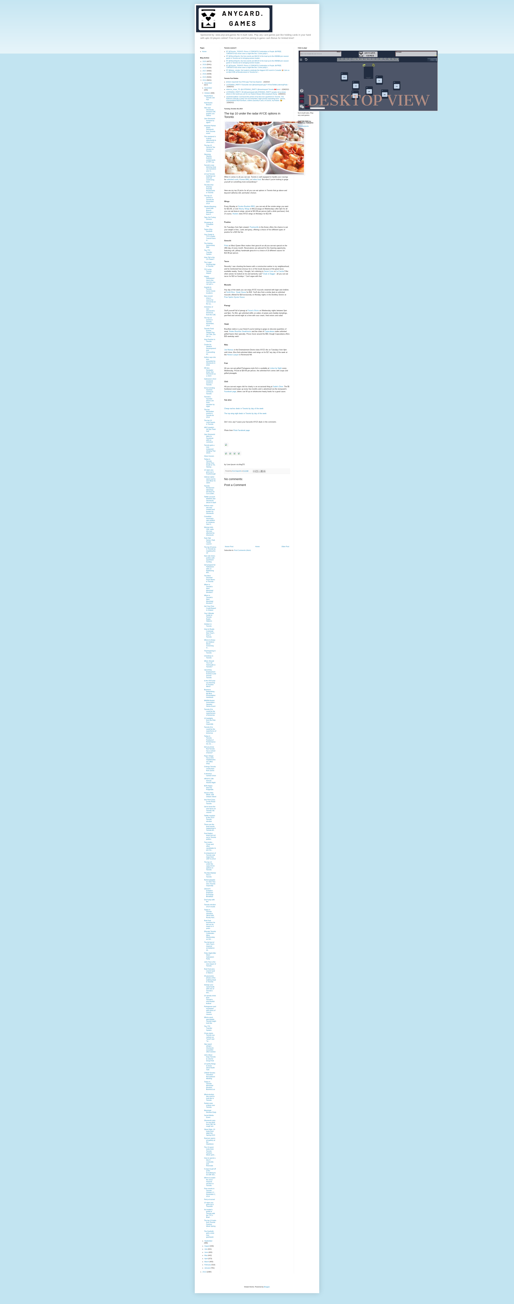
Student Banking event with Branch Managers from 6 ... (210, 210)
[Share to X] (259, 471)
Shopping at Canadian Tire (208, 224)
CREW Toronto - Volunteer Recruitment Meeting (210, 1076)
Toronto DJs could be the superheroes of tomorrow (209, 712)
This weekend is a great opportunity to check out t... (210, 139)
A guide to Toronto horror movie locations (209, 290)
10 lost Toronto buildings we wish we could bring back (209, 178)
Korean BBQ (244, 179)
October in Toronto (208, 625)
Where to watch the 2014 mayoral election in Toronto (209, 1181)
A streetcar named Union (210, 775)
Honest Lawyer (233, 355)
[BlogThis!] (256, 471)
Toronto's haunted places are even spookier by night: (209, 401)
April (206, 1259)
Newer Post (229, 547)
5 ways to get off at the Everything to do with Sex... (210, 1172)
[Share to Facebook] (261, 471)
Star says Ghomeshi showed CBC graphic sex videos (210, 111)
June (206, 1252)
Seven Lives (269, 271)
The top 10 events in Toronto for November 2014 (209, 199)
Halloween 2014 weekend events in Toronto (210, 382)
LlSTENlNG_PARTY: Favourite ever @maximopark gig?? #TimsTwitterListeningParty (256, 85)
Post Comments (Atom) (242, 550)
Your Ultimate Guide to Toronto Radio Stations (209, 617)
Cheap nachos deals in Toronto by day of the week (243, 408)
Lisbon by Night (276, 368)
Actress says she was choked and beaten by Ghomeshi (209, 509)
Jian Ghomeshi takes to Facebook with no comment (209, 438)
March (206, 1262)
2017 (205, 71)
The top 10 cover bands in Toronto (209, 422)
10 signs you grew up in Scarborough (210, 472)
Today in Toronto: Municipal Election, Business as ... (209, 1086)
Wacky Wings (244, 209)
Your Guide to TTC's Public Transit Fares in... (210, 237)
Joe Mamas (228, 350)
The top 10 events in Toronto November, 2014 (209, 322)
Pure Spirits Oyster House (234, 297)
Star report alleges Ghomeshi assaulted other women (210, 1048)
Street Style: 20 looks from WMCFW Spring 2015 (209, 1132)
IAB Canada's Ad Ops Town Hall (210, 429)
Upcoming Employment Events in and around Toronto (210, 674)
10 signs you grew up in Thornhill (209, 1204)
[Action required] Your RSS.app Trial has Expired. (244, 82)
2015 (205, 77)
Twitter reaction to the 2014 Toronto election (209, 818)
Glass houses (209, 456)
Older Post (285, 547)
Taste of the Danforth (208, 230)
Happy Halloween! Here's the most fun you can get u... (209, 280)
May (206, 1255)
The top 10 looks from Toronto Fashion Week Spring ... (210, 1224)
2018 (205, 68)
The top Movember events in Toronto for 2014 (209, 413)
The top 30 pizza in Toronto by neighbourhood (210, 550)
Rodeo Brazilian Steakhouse (240, 331)
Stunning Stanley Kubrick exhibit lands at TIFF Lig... (209, 158)
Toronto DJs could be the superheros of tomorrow (210, 730)
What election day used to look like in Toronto (209, 1097)
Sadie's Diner (278, 387)
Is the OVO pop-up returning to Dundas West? (210, 683)
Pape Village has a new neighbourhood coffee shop (210, 760)
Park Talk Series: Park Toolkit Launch (209, 541)
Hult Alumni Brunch (208, 104)
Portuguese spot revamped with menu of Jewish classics (210, 1010)
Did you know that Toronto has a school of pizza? (209, 750)
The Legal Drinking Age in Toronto (210, 264)
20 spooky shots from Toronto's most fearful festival (210, 999)
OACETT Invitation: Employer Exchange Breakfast (208, 893)
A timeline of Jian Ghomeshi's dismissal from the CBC (210, 311)
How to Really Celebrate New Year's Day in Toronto (209, 633)
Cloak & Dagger (269, 274)
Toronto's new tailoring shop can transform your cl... (210, 168)
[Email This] (254, 471)
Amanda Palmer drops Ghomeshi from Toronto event (210, 129)
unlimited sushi (232, 179)
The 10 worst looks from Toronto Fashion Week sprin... (210, 1151)
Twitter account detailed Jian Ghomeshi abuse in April (210, 499)
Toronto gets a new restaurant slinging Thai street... (210, 449)
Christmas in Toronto (208, 657)
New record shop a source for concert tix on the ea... (210, 300)
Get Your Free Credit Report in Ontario (210, 608)
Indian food (256, 179)
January (207, 1268)
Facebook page (230, 391)
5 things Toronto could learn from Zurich (210, 768)
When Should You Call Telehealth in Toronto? (210, 664)
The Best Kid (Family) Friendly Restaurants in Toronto (209, 189)
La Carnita (280, 271)
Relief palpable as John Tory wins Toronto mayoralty (209, 883)
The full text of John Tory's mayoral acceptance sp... (209, 946)
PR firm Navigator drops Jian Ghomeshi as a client (210, 372)
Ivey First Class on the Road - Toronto (210, 802)
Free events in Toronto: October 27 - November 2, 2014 (210, 1192)
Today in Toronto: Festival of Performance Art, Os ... (210, 740)
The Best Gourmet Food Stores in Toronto (209, 578)
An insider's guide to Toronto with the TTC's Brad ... (209, 1213)
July (206, 1249)
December (208, 83)
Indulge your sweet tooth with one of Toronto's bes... (209, 989)
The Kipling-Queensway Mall (209, 245)
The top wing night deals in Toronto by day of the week (245, 413)
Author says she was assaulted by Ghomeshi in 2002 (210, 361)
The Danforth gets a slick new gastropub (209, 1234)
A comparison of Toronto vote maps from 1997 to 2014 (210, 856)
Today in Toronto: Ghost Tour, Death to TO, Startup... (209, 463)
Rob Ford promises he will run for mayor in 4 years (209, 924)
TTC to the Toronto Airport (208, 271)
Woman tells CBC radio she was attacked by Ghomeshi (209, 531)
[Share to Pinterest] (264, 471)
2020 (205, 61)
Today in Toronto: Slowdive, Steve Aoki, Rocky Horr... (209, 913)
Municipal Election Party (210, 1111)
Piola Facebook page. (241, 430)
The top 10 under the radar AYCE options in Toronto (209, 866)
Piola (226, 246)
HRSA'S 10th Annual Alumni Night (210, 781)
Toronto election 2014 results (210, 905)
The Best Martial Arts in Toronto (210, 875)
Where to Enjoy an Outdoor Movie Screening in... (209, 644)
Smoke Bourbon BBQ (246, 206)
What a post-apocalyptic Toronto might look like (210, 1020)
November (208, 88)
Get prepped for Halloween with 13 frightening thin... (210, 569)
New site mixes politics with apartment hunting (209, 559)
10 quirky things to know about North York (210, 1067)
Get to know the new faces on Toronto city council (210, 809)
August (207, 1246)
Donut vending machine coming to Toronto (209, 391)
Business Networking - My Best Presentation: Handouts (210, 693)
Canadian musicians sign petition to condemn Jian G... (209, 520)
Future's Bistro (253, 311)
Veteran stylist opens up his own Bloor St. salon (210, 480)
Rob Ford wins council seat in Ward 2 (209, 971)
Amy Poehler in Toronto (209, 340)
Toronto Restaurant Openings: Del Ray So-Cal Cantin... (209, 490)
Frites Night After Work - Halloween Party (210, 956)
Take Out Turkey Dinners (210, 218)
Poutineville (254, 227)
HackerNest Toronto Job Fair (209, 98)
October (207, 93)
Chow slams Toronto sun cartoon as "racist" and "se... (209, 1037)
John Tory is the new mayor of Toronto (210, 964)
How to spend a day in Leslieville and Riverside (210, 1162)
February (207, 1265)
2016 (205, 74)
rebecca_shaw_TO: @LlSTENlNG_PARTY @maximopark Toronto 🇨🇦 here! (253, 89)
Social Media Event (209, 1116)
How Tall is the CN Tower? (209, 258)
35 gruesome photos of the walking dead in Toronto (210, 979)
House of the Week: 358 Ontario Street (210, 795)
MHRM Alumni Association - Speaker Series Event (210, 703)
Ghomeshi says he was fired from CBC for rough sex (210, 1123)
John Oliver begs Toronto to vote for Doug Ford (210, 1058)
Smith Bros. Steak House (236, 292)
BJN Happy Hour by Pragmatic (208, 788)
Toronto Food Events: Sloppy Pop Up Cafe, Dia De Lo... (210, 332)
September (208, 1241)
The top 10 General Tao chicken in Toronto (209, 148)
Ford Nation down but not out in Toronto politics (210, 836)
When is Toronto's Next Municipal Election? (208, 588)
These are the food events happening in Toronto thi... (210, 827)
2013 (205, 1272)
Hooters (236, 214)
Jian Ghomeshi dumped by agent (209, 120)
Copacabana (269, 331)
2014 (205, 80)
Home (257, 547)
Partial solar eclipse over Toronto (209, 1105)
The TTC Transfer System (208, 252)
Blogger (267, 1287)
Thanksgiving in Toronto (210, 652)
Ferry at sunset (209, 1199)
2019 (205, 64)
